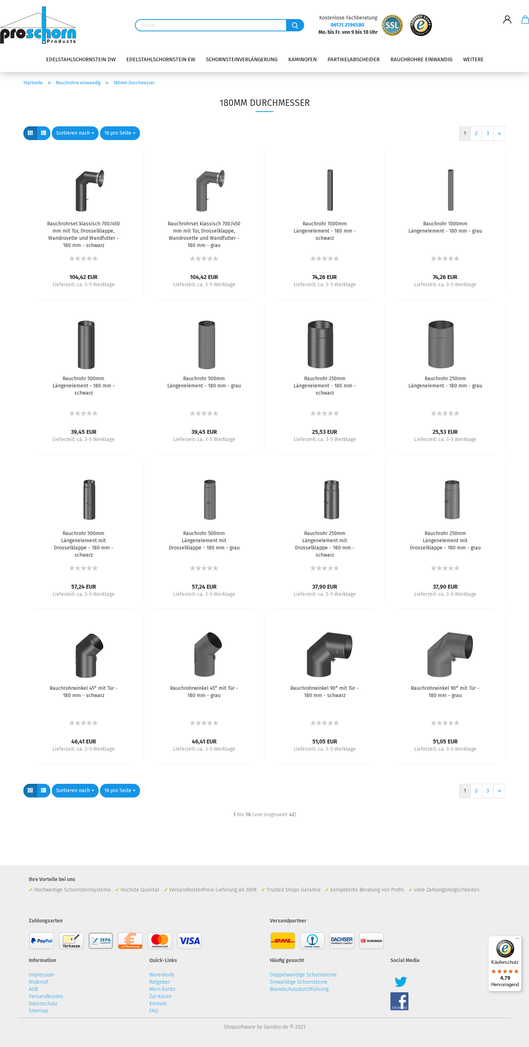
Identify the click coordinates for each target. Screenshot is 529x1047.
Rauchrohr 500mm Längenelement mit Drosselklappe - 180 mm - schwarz (83, 544)
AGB (33, 989)
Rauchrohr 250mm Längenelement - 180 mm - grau (445, 382)
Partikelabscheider (353, 59)
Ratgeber (159, 982)
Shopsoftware (240, 1027)
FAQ (153, 1011)
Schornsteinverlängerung (241, 59)
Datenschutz (43, 1004)
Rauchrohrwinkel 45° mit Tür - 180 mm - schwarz (84, 691)
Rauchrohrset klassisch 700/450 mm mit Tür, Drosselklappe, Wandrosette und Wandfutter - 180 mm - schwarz (83, 234)
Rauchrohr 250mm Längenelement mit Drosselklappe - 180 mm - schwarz (324, 544)
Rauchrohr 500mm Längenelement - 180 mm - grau (204, 382)
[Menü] (517, 940)
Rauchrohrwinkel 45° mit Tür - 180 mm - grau (204, 691)
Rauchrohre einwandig (421, 59)
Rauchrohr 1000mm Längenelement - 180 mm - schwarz (325, 231)
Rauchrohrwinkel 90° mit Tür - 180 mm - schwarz (324, 691)
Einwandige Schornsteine (298, 982)
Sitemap (38, 1011)
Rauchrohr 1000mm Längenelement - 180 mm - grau (445, 227)
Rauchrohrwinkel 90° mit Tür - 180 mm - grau (445, 691)
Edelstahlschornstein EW (160, 59)
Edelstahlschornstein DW (81, 59)
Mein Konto (162, 989)
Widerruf (38, 982)
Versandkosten (46, 996)
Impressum (41, 975)
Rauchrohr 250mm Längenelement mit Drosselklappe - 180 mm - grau (445, 540)
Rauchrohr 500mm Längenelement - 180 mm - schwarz (84, 386)
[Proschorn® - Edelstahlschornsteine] (40, 25)
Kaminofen (302, 59)
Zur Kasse (160, 996)
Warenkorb (161, 975)
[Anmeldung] (507, 14)
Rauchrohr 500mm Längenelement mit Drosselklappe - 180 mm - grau (204, 540)
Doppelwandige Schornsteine (303, 975)
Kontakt (158, 1004)
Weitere (473, 59)
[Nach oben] (509, 1036)
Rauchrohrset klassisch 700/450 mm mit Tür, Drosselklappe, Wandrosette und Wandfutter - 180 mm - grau (204, 234)
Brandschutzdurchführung (299, 989)
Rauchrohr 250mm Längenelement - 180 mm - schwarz (325, 386)
